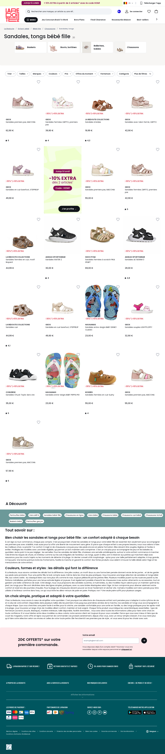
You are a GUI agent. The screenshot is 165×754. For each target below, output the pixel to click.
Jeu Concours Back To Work (55, 19)
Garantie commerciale (109, 731)
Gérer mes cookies (91, 731)
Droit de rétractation (127, 731)
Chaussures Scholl (154, 515)
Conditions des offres (29, 731)
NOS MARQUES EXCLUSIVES (97, 683)
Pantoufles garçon (34, 521)
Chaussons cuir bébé (131, 515)
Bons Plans (79, 19)
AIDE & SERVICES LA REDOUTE (58, 683)
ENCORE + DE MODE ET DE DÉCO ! (140, 683)
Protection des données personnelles (69, 731)
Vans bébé (93, 515)
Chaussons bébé (109, 515)
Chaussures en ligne (74, 515)
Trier (9, 74)
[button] (156, 11)
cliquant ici (126, 649)
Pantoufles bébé (17, 515)
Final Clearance (98, 19)
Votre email (88, 635)
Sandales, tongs (66, 28)
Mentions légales (12, 731)
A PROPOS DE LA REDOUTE (15, 683)
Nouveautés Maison (121, 19)
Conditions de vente (46, 731)
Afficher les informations (82, 694)
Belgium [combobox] (153, 731)
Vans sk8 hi (34, 515)
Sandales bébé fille (52, 515)
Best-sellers (142, 19)
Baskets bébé (16, 521)
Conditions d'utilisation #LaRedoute (18, 734)
